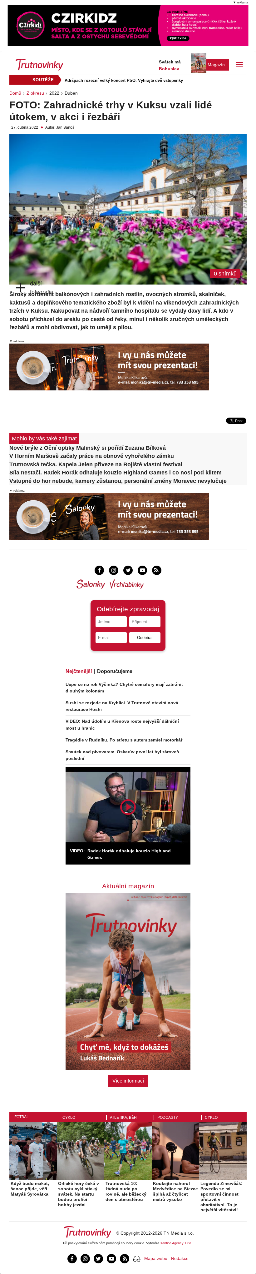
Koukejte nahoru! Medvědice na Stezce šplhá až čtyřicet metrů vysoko (175, 1191)
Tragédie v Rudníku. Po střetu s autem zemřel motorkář (124, 739)
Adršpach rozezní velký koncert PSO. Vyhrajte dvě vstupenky (124, 80)
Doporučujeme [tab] (114, 671)
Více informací (128, 1080)
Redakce (180, 1258)
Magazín (216, 64)
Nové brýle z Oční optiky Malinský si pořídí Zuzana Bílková (87, 448)
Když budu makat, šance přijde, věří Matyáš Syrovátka (30, 1189)
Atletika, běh (123, 1117)
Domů (15, 93)
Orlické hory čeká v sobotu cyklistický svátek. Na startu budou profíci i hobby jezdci (78, 1194)
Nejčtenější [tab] (79, 671)
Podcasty (167, 1117)
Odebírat (145, 637)
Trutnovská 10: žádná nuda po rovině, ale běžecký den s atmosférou (126, 1191)
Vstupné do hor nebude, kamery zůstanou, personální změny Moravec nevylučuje (118, 481)
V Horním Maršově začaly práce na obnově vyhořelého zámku (91, 456)
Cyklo (68, 1117)
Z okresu (35, 93)
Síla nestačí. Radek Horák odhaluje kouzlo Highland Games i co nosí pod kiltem (115, 472)
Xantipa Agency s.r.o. (176, 1243)
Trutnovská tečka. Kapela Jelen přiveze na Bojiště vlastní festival (95, 464)
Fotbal (21, 1117)
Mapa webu (155, 1258)
